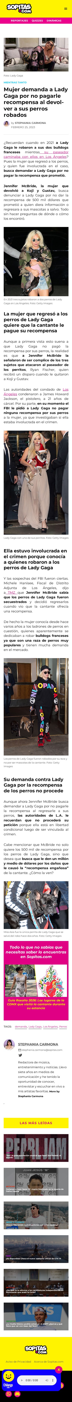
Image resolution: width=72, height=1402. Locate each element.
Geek (8, 1256)
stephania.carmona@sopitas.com (42, 1050)
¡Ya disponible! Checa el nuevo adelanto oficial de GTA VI (33, 1258)
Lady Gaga (35, 1026)
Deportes (11, 1321)
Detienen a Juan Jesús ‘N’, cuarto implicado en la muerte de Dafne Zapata (35, 1190)
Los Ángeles (50, 1026)
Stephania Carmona (30, 123)
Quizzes (37, 20)
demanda (21, 1026)
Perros (63, 1026)
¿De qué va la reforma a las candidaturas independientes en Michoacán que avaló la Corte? (35, 1291)
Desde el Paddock (15, 1222)
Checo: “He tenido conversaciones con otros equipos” (32, 1225)
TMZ (12, 593)
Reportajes (19, 20)
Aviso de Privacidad (18, 1361)
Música (9, 1153)
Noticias (10, 1186)
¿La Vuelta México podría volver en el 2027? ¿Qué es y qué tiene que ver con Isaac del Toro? (34, 1325)
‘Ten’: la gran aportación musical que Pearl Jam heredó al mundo (33, 1156)
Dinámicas (54, 20)
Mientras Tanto (15, 82)
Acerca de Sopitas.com (49, 1361)
